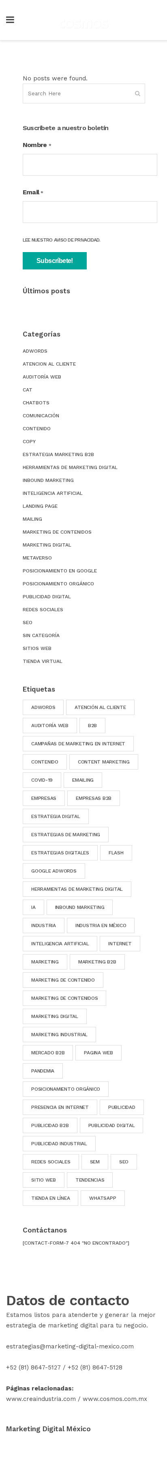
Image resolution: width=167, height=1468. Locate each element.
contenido (44, 762)
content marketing (104, 762)
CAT (27, 390)
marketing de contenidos (64, 998)
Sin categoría (41, 635)
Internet (119, 943)
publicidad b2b (50, 1125)
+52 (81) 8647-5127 (33, 1367)
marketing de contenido (63, 980)
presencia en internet (60, 1107)
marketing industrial (59, 1034)
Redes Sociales (43, 609)
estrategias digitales (60, 853)
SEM (95, 1162)
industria (43, 925)
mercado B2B (47, 1053)
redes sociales (51, 1162)
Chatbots (36, 403)
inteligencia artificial (60, 943)
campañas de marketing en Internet (78, 744)
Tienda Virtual (42, 661)
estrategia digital (55, 816)
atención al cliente (100, 707)
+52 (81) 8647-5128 (95, 1367)
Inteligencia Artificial (53, 493)
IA (33, 907)
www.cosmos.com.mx (115, 1399)
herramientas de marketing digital (77, 889)
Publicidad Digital (47, 596)
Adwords (35, 351)
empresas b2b (93, 798)
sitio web (43, 1180)
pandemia (42, 1071)
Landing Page (40, 506)
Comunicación (41, 416)
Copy (29, 441)
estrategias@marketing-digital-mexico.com (70, 1346)
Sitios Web (37, 648)
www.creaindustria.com (41, 1399)
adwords (43, 707)
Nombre (37, 145)
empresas (43, 798)
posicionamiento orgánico (65, 1089)
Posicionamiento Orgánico (58, 584)
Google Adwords (54, 871)
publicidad (121, 1107)
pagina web (98, 1053)
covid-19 (42, 780)
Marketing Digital (47, 545)
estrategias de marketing (65, 834)
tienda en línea (50, 1198)
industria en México (100, 925)
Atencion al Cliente (49, 364)
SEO (27, 622)
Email (33, 192)
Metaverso (37, 558)
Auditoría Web (42, 377)
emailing (83, 780)
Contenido (37, 428)
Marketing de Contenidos (57, 532)
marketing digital (54, 1016)
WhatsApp (102, 1198)
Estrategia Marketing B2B (58, 454)
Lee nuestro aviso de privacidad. (62, 240)
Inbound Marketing (48, 480)
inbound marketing (80, 907)
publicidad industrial (59, 1143)
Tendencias (90, 1180)
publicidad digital (111, 1125)
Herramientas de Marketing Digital (70, 467)
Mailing (32, 519)
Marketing (45, 962)
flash (116, 853)
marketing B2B (97, 962)
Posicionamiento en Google (60, 571)
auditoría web (50, 725)
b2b (92, 725)
